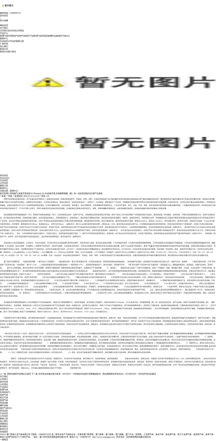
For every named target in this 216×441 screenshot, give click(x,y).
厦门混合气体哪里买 (12, 262)
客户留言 (12, 52)
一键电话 (4, 439)
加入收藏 (4, 20)
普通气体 (4, 36)
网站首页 (4, 25)
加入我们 (4, 46)
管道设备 (46, 36)
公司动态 (12, 41)
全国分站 (147, 437)
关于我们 (4, 28)
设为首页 (4, 16)
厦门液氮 (120, 434)
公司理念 (20, 31)
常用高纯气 (13, 36)
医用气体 (38, 36)
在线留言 (4, 432)
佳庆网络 (130, 437)
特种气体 (22, 36)
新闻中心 (4, 38)
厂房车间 (4, 44)
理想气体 (7, 199)
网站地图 (139, 437)
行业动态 (4, 41)
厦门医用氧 (89, 434)
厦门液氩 (110, 434)
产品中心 (4, 33)
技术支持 (12, 31)
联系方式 (4, 49)
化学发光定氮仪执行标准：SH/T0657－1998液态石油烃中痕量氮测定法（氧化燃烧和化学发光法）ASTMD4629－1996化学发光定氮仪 (97, 374)
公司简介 (4, 31)
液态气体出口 (64, 36)
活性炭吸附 (8, 215)
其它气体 (30, 36)
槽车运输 (54, 36)
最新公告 (20, 41)
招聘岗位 (4, 424)
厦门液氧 (100, 434)
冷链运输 (7, 243)
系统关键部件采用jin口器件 (19, 374)
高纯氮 (6, 302)
